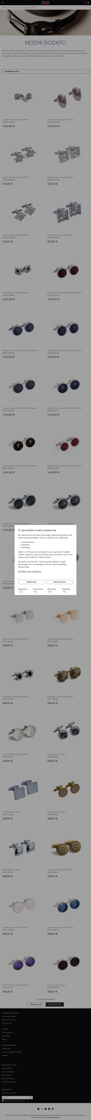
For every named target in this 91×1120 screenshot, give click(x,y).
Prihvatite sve (59, 582)
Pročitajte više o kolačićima (29, 571)
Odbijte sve (31, 582)
